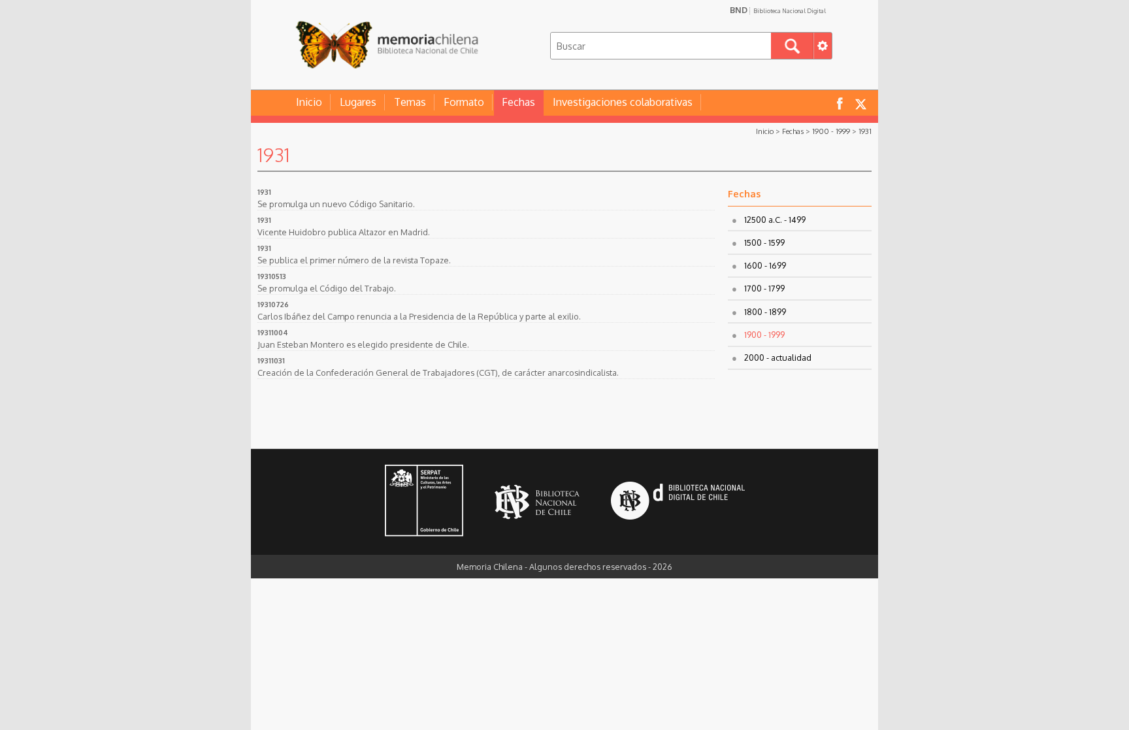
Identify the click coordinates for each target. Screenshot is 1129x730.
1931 (865, 131)
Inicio (309, 101)
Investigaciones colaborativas (623, 101)
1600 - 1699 (765, 265)
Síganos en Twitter (860, 103)
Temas (410, 101)
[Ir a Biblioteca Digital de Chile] (678, 502)
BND (778, 10)
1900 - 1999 (831, 131)
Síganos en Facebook (839, 103)
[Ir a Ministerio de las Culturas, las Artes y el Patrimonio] (424, 502)
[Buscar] (792, 46)
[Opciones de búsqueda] (822, 46)
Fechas (518, 101)
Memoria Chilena (387, 44)
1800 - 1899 (765, 312)
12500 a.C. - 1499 (775, 219)
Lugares (358, 101)
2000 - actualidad (777, 357)
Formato (464, 101)
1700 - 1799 (764, 288)
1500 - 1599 (764, 242)
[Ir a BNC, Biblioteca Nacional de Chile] (537, 502)
